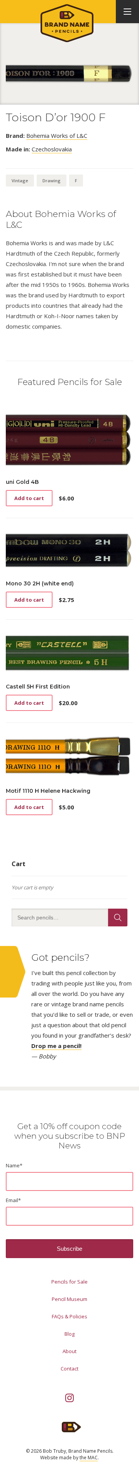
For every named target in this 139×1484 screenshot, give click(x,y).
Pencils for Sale (69, 1281)
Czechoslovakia (52, 149)
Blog (69, 1333)
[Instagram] (69, 1397)
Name (14, 1165)
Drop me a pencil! (56, 1046)
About (69, 1351)
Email (13, 1200)
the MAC (89, 1457)
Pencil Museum (69, 1299)
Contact (69, 1368)
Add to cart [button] (29, 498)
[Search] (117, 917)
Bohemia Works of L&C (56, 135)
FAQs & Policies (69, 1316)
